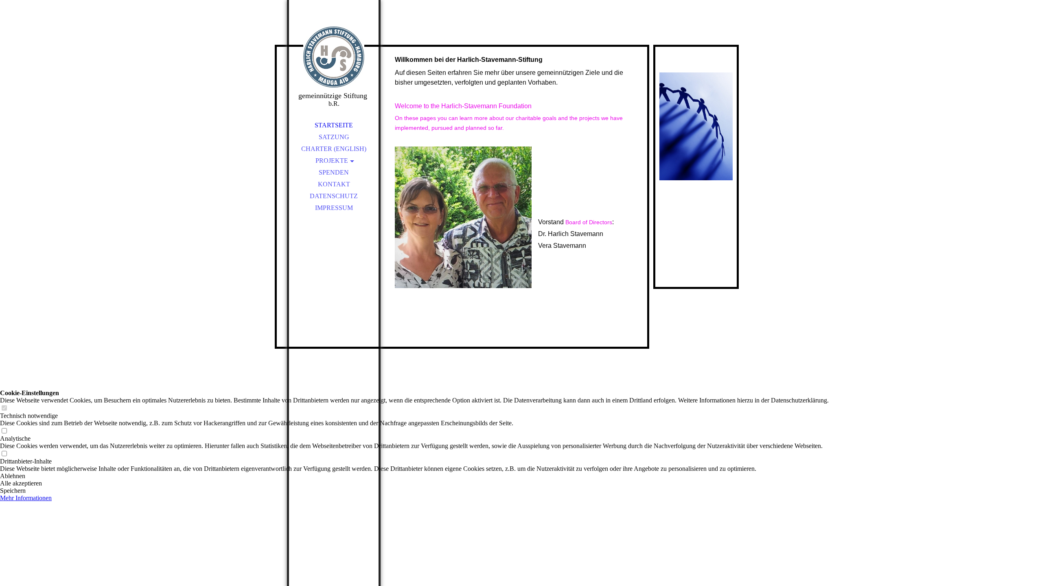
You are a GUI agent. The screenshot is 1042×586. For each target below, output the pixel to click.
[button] (414, 476)
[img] (334, 56)
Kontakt (334, 184)
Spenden (334, 172)
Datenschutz (334, 195)
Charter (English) (333, 148)
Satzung (334, 136)
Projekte (331, 160)
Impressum (334, 207)
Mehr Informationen (26, 497)
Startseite (334, 125)
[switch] (4, 408)
